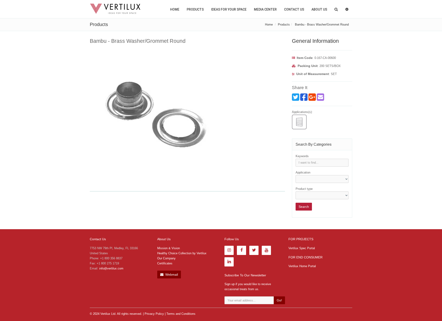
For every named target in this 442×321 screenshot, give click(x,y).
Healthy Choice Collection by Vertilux (181, 253)
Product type (304, 189)
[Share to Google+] (312, 97)
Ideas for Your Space (229, 9)
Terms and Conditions (180, 313)
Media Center (265, 9)
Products (195, 9)
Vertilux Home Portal (302, 266)
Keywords (302, 156)
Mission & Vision (168, 248)
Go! (279, 300)
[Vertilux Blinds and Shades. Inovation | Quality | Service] (115, 8)
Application (303, 172)
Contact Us (294, 9)
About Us (319, 9)
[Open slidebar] (347, 9)
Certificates (164, 263)
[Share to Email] (320, 97)
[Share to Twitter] (295, 97)
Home (174, 9)
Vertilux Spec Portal (301, 248)
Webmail (171, 274)
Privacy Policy (154, 313)
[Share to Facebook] (304, 97)
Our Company (166, 258)
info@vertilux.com (111, 268)
